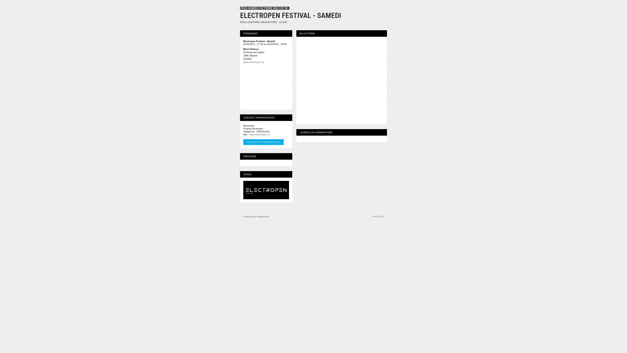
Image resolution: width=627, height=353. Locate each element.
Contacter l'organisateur (263, 142)
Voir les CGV (378, 216)
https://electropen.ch (253, 62)
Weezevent (263, 216)
